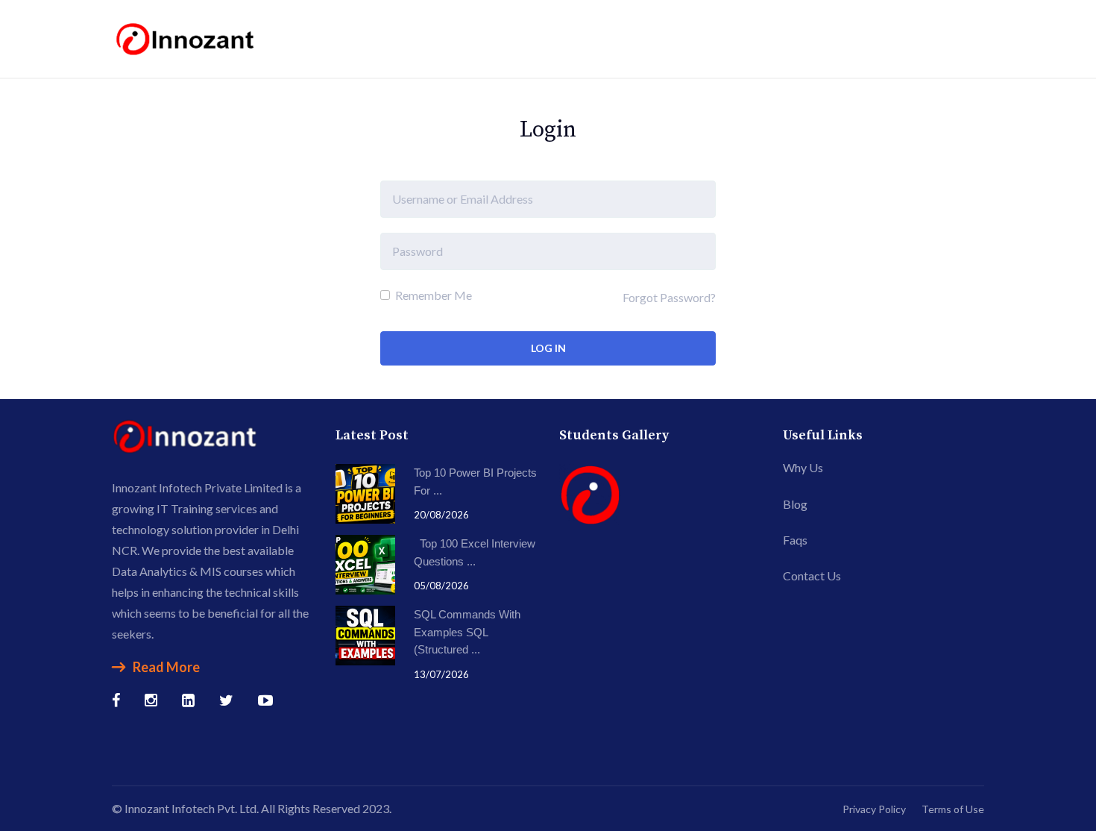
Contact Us (812, 575)
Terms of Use (953, 809)
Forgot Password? (669, 297)
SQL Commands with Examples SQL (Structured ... (467, 632)
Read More (166, 667)
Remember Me (432, 295)
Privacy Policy (874, 809)
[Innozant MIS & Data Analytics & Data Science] (186, 37)
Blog (795, 504)
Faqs (795, 540)
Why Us (803, 467)
